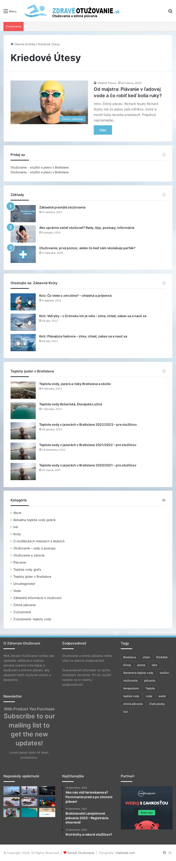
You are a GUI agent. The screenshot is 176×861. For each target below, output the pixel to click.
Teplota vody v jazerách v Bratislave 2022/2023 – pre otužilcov (88, 424)
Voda (17, 591)
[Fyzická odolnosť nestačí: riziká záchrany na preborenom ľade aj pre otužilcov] (29, 801)
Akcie (17, 513)
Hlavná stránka (24, 44)
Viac (102, 130)
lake (154, 665)
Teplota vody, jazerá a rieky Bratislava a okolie (75, 384)
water (162, 696)
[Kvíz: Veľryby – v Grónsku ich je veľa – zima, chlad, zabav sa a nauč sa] (23, 322)
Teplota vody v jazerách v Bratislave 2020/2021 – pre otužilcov (87, 465)
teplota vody (131, 696)
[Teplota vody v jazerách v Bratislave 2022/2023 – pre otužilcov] (23, 430)
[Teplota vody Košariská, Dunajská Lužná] (23, 410)
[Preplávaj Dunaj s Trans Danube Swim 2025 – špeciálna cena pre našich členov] (47, 812)
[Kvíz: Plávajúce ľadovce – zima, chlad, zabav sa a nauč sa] (23, 342)
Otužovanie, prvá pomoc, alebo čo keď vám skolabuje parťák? (87, 248)
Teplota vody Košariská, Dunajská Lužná (70, 404)
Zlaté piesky (157, 704)
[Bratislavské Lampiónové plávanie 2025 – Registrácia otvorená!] (47, 801)
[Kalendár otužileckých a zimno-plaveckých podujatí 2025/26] (29, 812)
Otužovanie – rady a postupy (34, 548)
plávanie (149, 680)
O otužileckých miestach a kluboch (39, 541)
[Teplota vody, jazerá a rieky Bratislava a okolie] (23, 390)
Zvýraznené (22, 612)
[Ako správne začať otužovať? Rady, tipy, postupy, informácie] (23, 234)
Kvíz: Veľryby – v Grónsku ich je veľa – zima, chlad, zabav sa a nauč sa (92, 316)
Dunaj (127, 665)
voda (149, 696)
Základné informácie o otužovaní (37, 598)
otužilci (164, 672)
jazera (141, 665)
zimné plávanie (133, 704)
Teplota (150, 688)
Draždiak (162, 657)
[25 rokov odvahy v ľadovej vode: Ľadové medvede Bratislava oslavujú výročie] (11, 812)
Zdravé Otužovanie (80, 853)
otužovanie (130, 680)
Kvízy (17, 534)
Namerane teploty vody (138, 672)
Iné (15, 527)
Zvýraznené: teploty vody (32, 619)
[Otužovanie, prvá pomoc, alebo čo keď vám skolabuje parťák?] (23, 254)
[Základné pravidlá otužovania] (23, 213)
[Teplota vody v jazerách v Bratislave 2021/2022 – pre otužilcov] (23, 451)
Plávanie (19, 562)
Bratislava (129, 657)
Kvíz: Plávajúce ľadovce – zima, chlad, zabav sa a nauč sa (83, 336)
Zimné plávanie (24, 605)
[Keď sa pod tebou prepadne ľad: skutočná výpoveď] (11, 801)
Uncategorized (24, 584)
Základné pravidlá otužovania (62, 207)
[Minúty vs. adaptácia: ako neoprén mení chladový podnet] (29, 790)
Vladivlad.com (125, 853)
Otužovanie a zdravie (28, 555)
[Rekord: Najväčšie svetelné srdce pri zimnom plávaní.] (47, 790)
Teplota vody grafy (27, 569)
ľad (125, 711)
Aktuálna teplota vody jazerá (34, 520)
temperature (131, 688)
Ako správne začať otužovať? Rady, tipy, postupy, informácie (86, 228)
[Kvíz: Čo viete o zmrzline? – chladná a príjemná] (23, 301)
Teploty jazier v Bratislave (32, 576)
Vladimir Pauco (106, 83)
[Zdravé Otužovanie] (71, 11)
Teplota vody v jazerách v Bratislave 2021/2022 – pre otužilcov (87, 445)
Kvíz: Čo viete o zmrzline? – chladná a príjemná (75, 295)
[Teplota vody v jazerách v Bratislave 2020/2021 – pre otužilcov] (23, 471)
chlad (146, 657)
